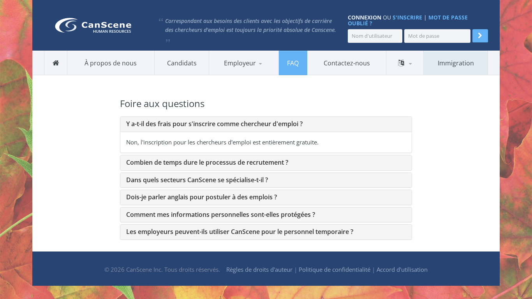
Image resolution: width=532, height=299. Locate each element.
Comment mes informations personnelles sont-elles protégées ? (220, 214)
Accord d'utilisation (402, 269)
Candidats (182, 63)
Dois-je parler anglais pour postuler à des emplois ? (201, 197)
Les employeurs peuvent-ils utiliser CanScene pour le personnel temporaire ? (239, 231)
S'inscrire (407, 17)
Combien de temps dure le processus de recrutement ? (207, 162)
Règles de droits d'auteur (259, 269)
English (405, 73)
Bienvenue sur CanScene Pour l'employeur (250, 74)
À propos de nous (111, 63)
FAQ (293, 63)
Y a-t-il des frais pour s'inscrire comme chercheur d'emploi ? (214, 124)
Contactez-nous (347, 63)
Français (405, 74)
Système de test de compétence (251, 73)
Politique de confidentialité (334, 269)
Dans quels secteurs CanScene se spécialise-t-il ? (197, 180)
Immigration (456, 63)
